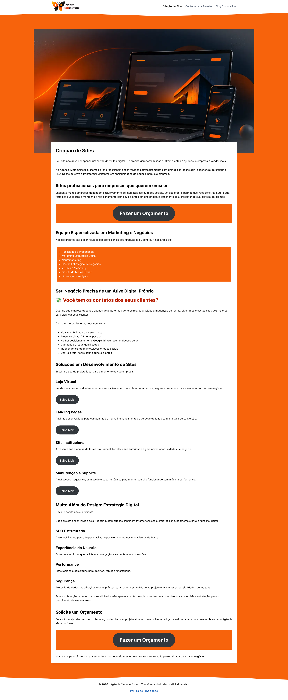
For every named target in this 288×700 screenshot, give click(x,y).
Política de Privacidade (144, 690)
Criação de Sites (172, 6)
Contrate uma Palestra (199, 6)
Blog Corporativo (226, 6)
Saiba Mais (67, 399)
